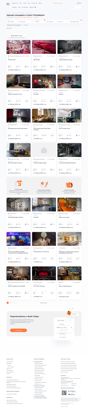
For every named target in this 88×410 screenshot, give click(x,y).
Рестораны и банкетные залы (40, 373)
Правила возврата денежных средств (13, 387)
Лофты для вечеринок (39, 366)
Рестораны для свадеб (39, 372)
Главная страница (10, 361)
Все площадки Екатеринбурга (39, 396)
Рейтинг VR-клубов (64, 372)
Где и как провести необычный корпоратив (69, 365)
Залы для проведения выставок (40, 390)
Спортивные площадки (39, 363)
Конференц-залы (38, 384)
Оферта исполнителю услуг (12, 400)
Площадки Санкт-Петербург (18, 12)
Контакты (8, 373)
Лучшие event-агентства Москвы (67, 370)
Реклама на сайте (10, 370)
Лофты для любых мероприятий (40, 365)
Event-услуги (9, 368)
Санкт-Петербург (10, 366)
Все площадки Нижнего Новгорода (40, 397)
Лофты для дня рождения (39, 368)
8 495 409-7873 (64, 383)
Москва (8, 365)
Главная (8, 12)
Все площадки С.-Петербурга (39, 385)
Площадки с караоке (38, 378)
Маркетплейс (9, 363)
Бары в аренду (37, 375)
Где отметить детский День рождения (68, 361)
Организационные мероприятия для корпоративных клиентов (16, 382)
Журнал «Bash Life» (10, 372)
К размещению (18, 330)
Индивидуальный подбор (11, 384)
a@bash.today (74, 383)
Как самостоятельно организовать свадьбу (69, 368)
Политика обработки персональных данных (15, 403)
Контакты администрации (11, 386)
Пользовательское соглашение (12, 401)
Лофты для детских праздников (40, 382)
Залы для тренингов (38, 389)
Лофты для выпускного (39, 394)
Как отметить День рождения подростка (68, 363)
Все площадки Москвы (38, 361)
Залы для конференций (39, 387)
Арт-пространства (38, 380)
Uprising (66, 406)
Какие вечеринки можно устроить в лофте (68, 366)
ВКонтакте (73, 385)
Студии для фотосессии (39, 377)
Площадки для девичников (40, 370)
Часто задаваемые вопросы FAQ (12, 379)
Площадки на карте (17, 35)
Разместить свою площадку (12, 394)
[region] (19, 47)
